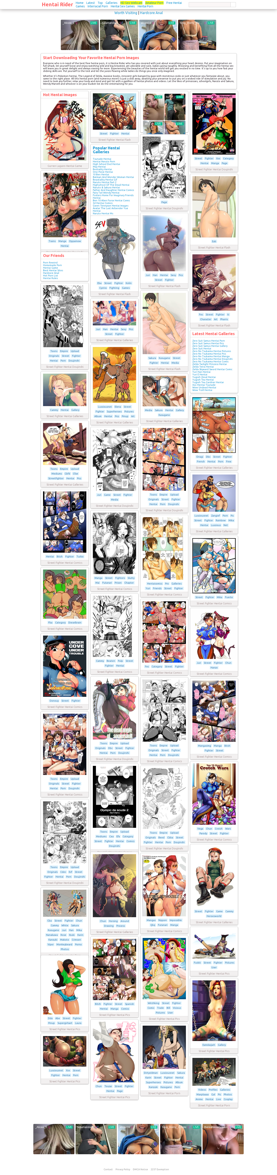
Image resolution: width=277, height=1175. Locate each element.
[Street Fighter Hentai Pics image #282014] (114, 1081)
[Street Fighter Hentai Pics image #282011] (114, 999)
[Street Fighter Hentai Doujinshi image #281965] (64, 862)
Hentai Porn (145, 6)
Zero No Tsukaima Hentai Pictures (211, 351)
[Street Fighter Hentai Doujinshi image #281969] (164, 490)
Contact (108, 1169)
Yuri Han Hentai (201, 372)
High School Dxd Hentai (106, 164)
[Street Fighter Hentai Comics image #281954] (114, 656)
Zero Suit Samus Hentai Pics (208, 343)
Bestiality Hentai (102, 169)
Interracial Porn (98, 6)
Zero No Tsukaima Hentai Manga (211, 356)
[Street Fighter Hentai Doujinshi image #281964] (164, 828)
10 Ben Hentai (101, 174)
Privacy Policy (123, 1169)
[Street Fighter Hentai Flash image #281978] (164, 353)
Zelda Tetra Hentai (203, 366)
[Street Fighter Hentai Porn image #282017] (214, 1085)
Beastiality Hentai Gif (105, 179)
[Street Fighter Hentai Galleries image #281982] (164, 405)
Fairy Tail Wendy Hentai (106, 192)
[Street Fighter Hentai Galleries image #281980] (114, 402)
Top (100, 3)
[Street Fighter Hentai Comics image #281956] (214, 658)
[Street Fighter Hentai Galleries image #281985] (214, 906)
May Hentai (99, 166)
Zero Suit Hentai (201, 348)
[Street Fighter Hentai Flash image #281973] (214, 236)
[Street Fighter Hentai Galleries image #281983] (214, 452)
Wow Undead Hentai (204, 387)
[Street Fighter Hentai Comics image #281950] (114, 573)
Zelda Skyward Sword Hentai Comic (212, 369)
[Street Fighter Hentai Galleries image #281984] (64, 464)
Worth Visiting (125, 13)
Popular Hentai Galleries (106, 150)
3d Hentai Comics (103, 203)
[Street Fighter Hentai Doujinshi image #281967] (114, 490)
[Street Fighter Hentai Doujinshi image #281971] (164, 197)
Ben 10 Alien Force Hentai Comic (111, 200)
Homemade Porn (52, 265)
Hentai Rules (50, 278)
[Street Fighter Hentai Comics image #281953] (64, 618)
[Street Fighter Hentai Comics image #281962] (214, 824)
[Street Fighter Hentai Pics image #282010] (164, 998)
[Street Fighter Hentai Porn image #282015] (64, 916)
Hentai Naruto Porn (104, 161)
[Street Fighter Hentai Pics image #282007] (64, 1065)
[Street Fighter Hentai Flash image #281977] (214, 309)
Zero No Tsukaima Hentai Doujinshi (212, 359)
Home (80, 3)
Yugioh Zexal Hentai (204, 377)
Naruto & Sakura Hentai (106, 187)
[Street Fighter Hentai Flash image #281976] (114, 129)
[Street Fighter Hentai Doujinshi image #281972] (64, 236)
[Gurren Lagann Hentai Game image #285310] (64, 159)
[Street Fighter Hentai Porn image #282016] (164, 1068)
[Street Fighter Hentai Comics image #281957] (64, 551)
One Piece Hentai (103, 172)
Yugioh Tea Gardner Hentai (208, 382)
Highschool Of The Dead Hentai (111, 185)
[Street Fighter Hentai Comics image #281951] (164, 579)
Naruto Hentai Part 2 (104, 182)
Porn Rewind (50, 262)
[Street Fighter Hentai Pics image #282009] (214, 958)
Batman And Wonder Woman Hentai (113, 177)
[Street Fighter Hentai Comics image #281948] (164, 915)
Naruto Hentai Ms (103, 213)
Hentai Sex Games (123, 6)
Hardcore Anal (151, 13)
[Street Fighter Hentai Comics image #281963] (114, 827)
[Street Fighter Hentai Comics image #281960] (214, 741)
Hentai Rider (57, 4)
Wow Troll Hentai (202, 390)
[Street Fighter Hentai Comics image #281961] (64, 774)
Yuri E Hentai (199, 374)
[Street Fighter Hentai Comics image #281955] (164, 661)
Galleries (112, 3)
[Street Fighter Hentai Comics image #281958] (64, 696)
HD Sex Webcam (131, 3)
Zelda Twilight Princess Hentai (209, 364)
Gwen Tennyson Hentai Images (110, 205)
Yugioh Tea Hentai (203, 379)
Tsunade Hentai (102, 159)
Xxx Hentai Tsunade (204, 385)
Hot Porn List (50, 275)
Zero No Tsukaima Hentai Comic (210, 361)
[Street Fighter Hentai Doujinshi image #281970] (214, 153)
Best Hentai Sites (53, 270)
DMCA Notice (140, 1169)
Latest (90, 3)
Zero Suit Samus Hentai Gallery (209, 346)
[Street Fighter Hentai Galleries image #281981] (64, 405)
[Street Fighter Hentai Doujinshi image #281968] (64, 346)
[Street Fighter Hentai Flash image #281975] (114, 278)
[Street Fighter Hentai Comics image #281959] (164, 740)
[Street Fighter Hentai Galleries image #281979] (114, 324)
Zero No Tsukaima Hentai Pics (209, 353)
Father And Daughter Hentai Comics (113, 190)
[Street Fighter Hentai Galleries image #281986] (214, 511)
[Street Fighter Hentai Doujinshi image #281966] (114, 738)
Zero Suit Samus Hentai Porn (208, 340)
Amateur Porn (154, 3)
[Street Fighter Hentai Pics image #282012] (64, 1013)
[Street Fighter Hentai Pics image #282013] (214, 1040)
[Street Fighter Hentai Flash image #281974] (164, 270)
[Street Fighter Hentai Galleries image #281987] (114, 916)
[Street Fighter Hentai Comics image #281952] (214, 592)
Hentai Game (50, 267)
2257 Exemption (160, 1169)
